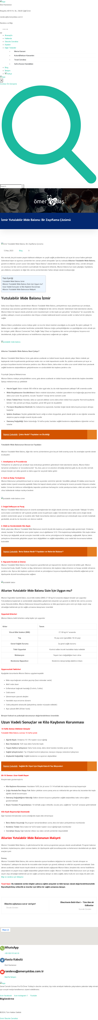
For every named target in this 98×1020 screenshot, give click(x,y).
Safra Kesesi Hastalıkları (23, 64)
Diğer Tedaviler (10, 48)
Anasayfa (8, 35)
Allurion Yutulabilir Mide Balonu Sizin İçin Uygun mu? (23, 284)
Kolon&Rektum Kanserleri (24, 56)
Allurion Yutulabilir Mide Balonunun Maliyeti (19, 289)
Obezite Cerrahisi (11, 42)
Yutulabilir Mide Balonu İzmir (13, 281)
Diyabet (8, 45)
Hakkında (8, 38)
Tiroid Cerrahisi (20, 60)
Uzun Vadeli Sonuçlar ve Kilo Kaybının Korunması (21, 287)
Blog (6, 67)
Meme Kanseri (19, 51)
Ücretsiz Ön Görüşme (8, 84)
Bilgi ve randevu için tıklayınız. (12, 877)
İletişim (7, 71)
